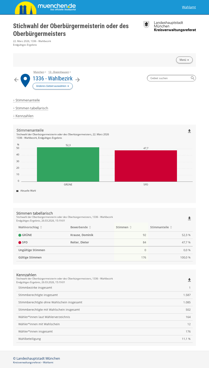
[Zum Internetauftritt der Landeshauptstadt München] (58, 7)
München (38, 72)
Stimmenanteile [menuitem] (28, 100)
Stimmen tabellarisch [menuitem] (32, 108)
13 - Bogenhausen (58, 72)
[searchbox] (171, 78)
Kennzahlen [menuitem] (24, 116)
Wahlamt (189, 7)
